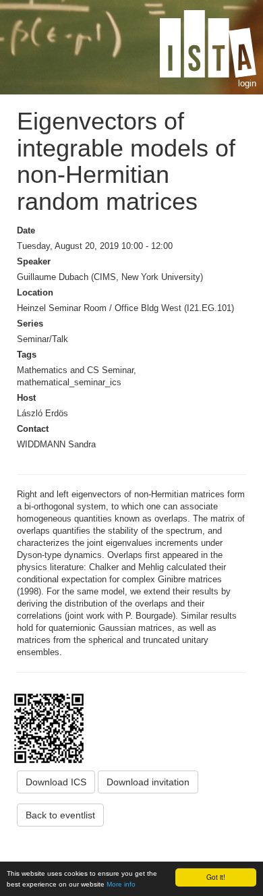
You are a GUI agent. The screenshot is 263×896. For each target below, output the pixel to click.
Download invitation (148, 782)
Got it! (215, 877)
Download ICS (56, 782)
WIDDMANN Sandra (56, 444)
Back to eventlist (60, 815)
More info (121, 884)
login (247, 83)
